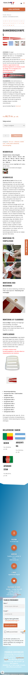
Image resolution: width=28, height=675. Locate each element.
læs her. (19, 594)
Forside (4, 15)
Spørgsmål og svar (26, 246)
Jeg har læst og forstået (12, 619)
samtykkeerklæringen (11, 620)
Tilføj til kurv (17, 135)
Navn (6, 603)
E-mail (6, 611)
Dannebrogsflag (7, 145)
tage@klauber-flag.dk (14, 574)
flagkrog (23, 59)
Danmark (18, 106)
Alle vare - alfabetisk (14, 141)
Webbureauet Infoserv (17, 674)
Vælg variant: (7, 121)
